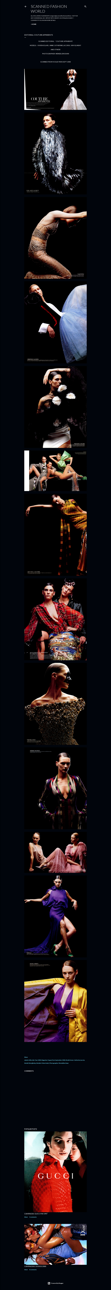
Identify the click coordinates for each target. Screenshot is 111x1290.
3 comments (33, 1217)
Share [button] (26, 1057)
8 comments (33, 1269)
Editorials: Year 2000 (35, 1060)
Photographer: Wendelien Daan (59, 1063)
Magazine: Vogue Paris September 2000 (53, 1060)
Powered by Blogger (57, 1283)
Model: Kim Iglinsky (30, 1063)
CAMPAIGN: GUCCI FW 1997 (35, 1214)
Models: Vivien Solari (42, 1063)
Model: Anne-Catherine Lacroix (75, 1060)
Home (34, 24)
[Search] (85, 6)
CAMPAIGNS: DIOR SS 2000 (35, 1266)
